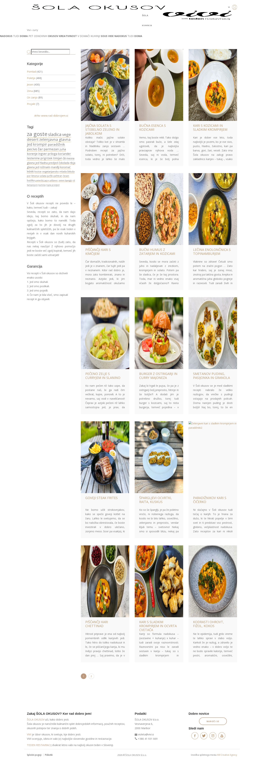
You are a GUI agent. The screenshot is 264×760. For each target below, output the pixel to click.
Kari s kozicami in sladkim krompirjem (210, 127)
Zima (30, 91)
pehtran (58, 175)
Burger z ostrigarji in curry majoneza (158, 376)
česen (66, 175)
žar (40, 149)
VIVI (29, 734)
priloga (52, 154)
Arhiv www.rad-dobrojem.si (51, 115)
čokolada (64, 162)
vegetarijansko (50, 171)
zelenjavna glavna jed (49, 142)
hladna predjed (49, 162)
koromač (65, 167)
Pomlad (31, 71)
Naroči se (213, 721)
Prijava (229, 14)
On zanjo (32, 97)
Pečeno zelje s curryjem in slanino (102, 376)
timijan (57, 158)
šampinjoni (32, 185)
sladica (54, 134)
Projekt (31, 104)
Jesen (30, 84)
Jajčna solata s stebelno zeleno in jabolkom (102, 129)
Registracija (229, 19)
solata (43, 175)
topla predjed (52, 185)
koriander (64, 154)
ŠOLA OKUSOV (35, 719)
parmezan (51, 149)
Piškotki (49, 754)
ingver (42, 154)
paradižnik (56, 144)
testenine (33, 158)
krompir (40, 144)
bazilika (31, 180)
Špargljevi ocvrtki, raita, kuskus (155, 500)
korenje (32, 154)
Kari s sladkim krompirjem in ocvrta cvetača (158, 626)
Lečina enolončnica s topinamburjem (212, 251)
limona (35, 175)
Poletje (31, 78)
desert (33, 139)
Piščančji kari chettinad (96, 624)
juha (63, 149)
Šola (145, 15)
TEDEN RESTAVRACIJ (39, 745)
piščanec (54, 180)
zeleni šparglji (65, 180)
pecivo (32, 149)
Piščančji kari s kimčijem (98, 251)
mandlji (55, 167)
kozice (37, 171)
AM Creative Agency (227, 754)
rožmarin (45, 167)
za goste (37, 134)
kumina (42, 185)
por (29, 175)
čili (64, 158)
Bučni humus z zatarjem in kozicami (157, 251)
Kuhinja (147, 25)
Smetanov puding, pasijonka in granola (211, 376)
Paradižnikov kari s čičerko (209, 500)
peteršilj (39, 180)
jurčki (50, 175)
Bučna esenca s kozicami (152, 127)
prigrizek (46, 158)
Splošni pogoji (34, 754)
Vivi (29, 30)
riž (74, 180)
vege (66, 134)
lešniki (30, 171)
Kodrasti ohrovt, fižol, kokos (208, 624)
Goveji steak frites (101, 498)
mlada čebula (67, 171)
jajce (46, 180)
